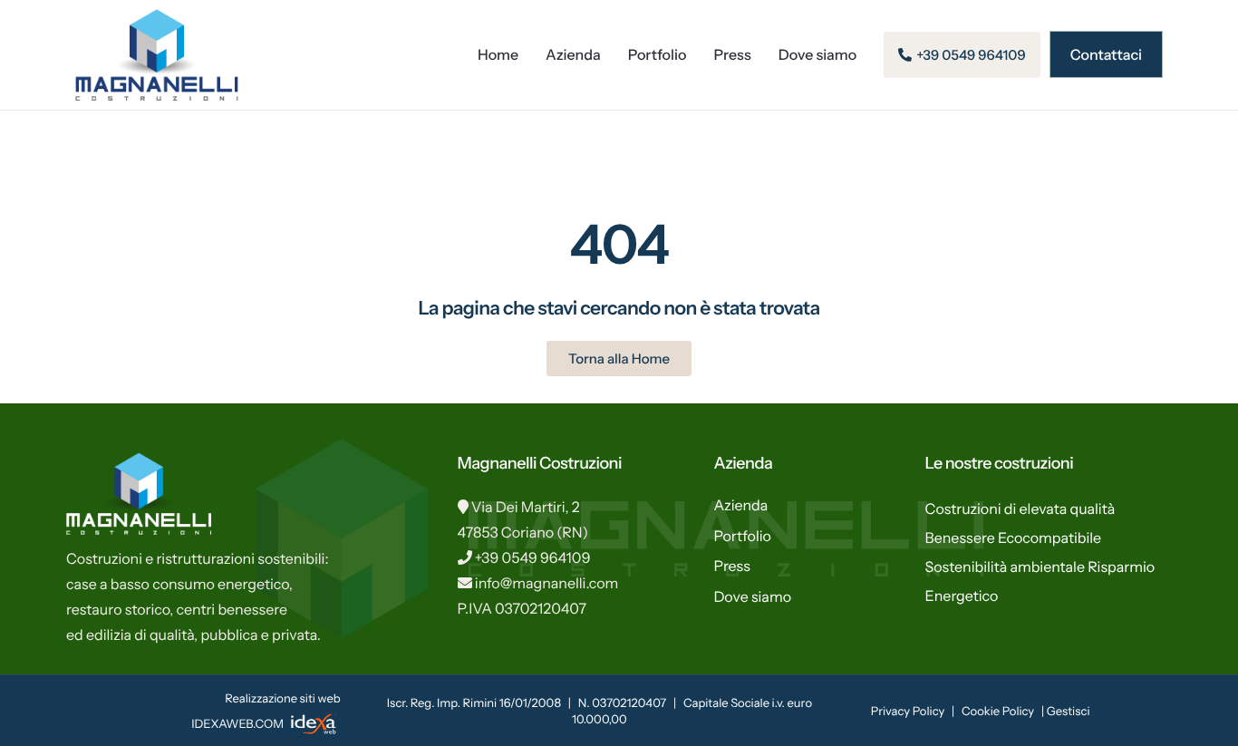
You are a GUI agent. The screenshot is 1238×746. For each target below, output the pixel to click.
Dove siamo (818, 54)
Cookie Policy (998, 711)
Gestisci (1068, 711)
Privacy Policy (907, 711)
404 (618, 244)
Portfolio (657, 54)
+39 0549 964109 (533, 557)
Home (498, 54)
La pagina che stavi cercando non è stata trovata (618, 308)
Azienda (573, 54)
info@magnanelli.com (547, 583)
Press (732, 54)
